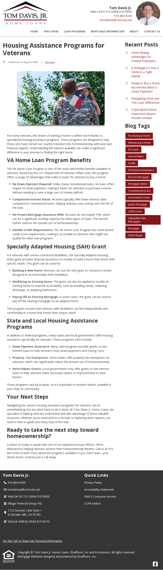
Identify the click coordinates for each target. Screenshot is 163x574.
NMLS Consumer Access (100, 496)
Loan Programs (74, 31)
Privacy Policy (93, 482)
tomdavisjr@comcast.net (116, 20)
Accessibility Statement (99, 489)
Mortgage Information (107, 31)
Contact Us (152, 31)
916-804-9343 (123, 16)
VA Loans (50, 62)
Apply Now (51, 31)
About (134, 31)
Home (34, 31)
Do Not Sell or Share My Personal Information (32, 541)
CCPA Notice (92, 503)
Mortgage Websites (30, 556)
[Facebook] (155, 564)
